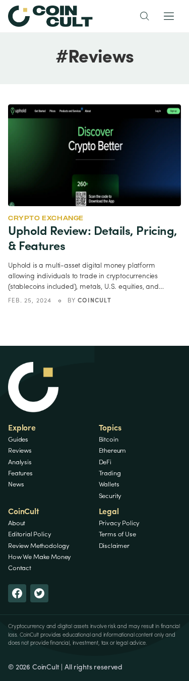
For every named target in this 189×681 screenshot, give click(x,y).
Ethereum (113, 451)
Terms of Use (117, 534)
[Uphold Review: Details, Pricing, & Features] (94, 155)
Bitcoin (108, 440)
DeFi (105, 462)
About (16, 523)
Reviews (20, 451)
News (16, 484)
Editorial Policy (29, 534)
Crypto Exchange (46, 218)
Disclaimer (114, 546)
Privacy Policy (119, 523)
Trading (110, 473)
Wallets (109, 484)
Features (20, 473)
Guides (18, 440)
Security (110, 496)
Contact (19, 568)
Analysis (20, 462)
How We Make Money (39, 557)
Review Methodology (39, 546)
